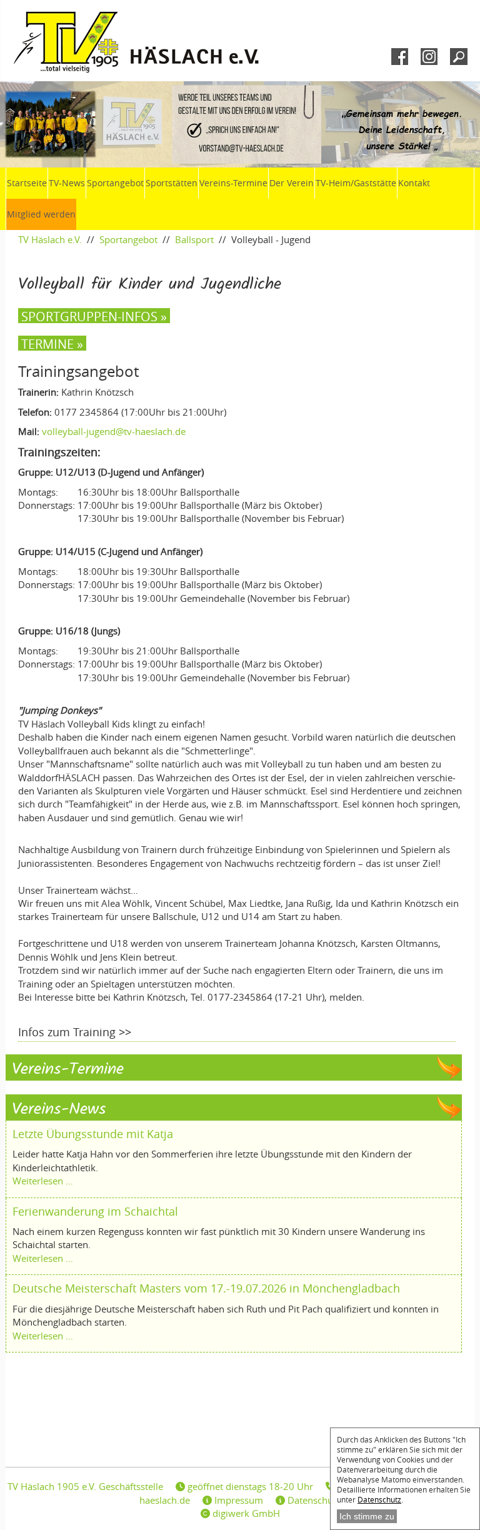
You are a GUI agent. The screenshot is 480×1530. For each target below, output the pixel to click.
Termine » (52, 343)
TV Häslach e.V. (50, 239)
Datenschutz (379, 1499)
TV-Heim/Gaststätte (356, 183)
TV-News (67, 183)
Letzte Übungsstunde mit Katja (92, 1133)
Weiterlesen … (42, 1180)
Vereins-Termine (233, 183)
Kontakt (414, 183)
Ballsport (194, 239)
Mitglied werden (41, 214)
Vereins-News (59, 1110)
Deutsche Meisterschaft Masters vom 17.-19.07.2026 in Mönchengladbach (206, 1288)
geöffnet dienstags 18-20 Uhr (249, 1486)
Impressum (237, 1500)
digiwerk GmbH (245, 1513)
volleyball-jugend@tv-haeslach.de (114, 431)
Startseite (27, 183)
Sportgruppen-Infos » (94, 315)
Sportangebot (115, 183)
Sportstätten (172, 183)
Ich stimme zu (366, 1516)
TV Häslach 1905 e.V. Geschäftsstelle (85, 1486)
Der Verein (291, 183)
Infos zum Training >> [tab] (74, 1031)
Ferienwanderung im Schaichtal (95, 1211)
